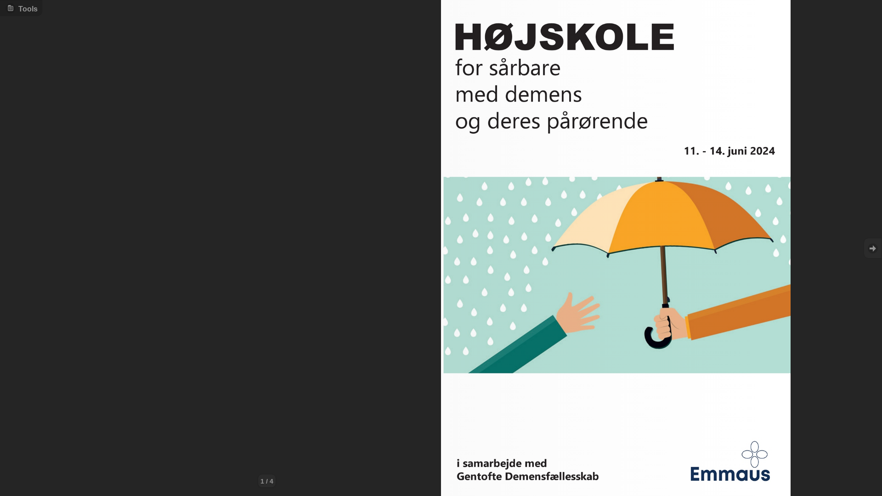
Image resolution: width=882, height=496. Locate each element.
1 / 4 (266, 481)
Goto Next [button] (873, 248)
